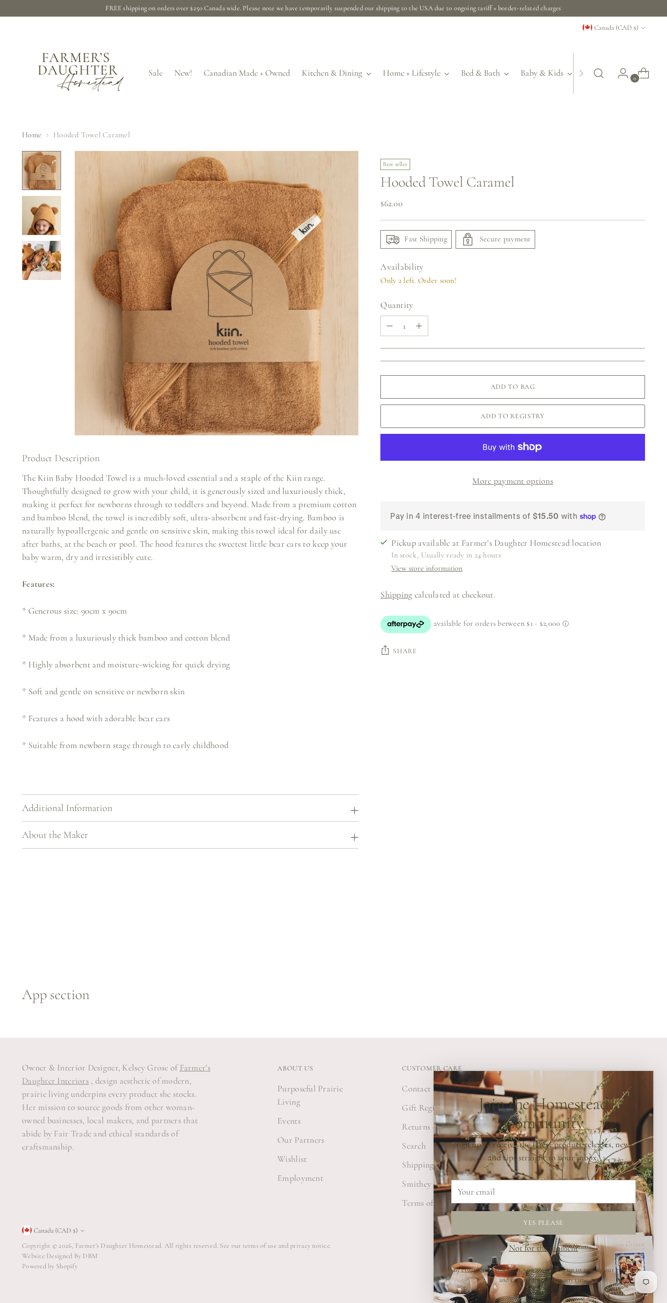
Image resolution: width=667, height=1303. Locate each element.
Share (405, 651)
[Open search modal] (598, 73)
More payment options (512, 480)
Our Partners (300, 1139)
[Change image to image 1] (41, 170)
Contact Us (422, 1088)
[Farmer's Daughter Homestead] (78, 73)
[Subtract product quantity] (419, 326)
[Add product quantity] (389, 326)
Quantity (396, 304)
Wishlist (292, 1158)
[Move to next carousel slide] (636, 933)
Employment (300, 1178)
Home (32, 135)
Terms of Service (431, 1202)
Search (414, 1145)
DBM (89, 1256)
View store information (426, 568)
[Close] (641, 1082)
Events (289, 1120)
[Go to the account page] (619, 73)
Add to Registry (512, 416)
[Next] (581, 73)
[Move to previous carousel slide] (614, 933)
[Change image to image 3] (41, 260)
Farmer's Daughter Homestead (118, 1245)
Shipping (396, 594)
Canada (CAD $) (616, 27)
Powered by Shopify (50, 1266)
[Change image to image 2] (41, 215)
